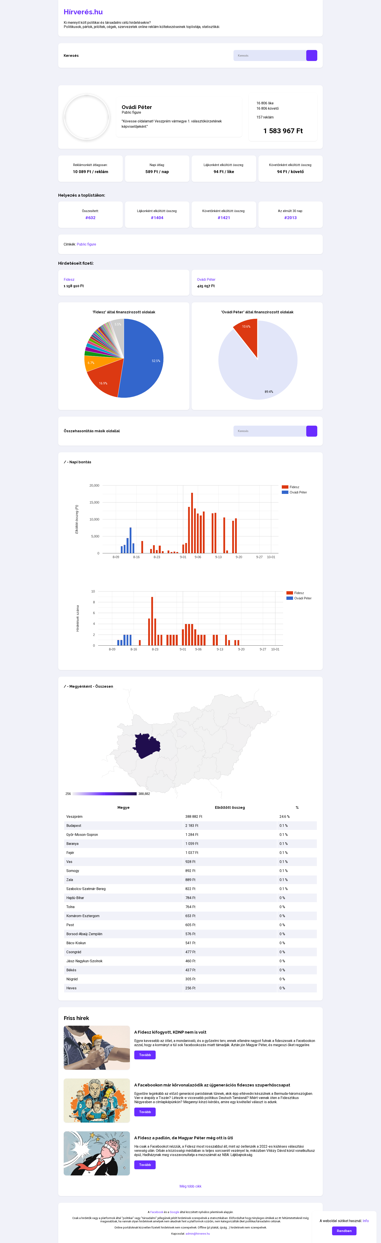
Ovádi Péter (206, 279)
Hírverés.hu (83, 12)
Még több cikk (190, 1186)
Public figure (86, 244)
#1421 (224, 217)
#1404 (157, 217)
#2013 (290, 217)
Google (174, 1212)
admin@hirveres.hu (198, 1233)
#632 (90, 217)
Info (366, 1221)
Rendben (344, 1231)
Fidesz (69, 279)
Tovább (145, 1055)
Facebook (156, 1212)
